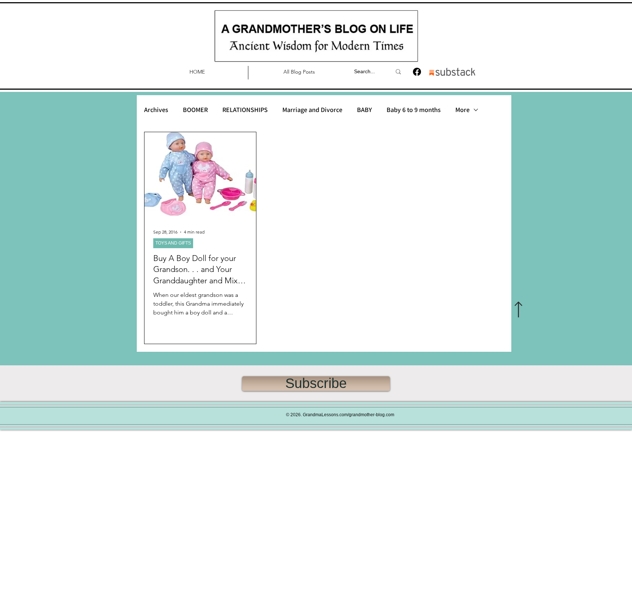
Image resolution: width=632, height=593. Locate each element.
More (462, 110)
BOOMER (195, 110)
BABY (364, 110)
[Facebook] (417, 72)
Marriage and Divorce (312, 110)
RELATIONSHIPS (245, 110)
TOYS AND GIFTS (173, 243)
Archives (156, 110)
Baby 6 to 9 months (414, 110)
